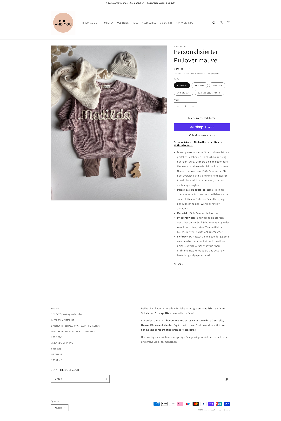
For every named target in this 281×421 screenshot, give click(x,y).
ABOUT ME (56, 360)
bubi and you (209, 410)
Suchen (55, 308)
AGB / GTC (56, 337)
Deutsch (58, 407)
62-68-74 (182, 85)
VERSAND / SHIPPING (62, 342)
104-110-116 (183, 92)
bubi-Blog (56, 348)
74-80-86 (199, 85)
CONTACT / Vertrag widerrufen (67, 314)
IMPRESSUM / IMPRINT (62, 320)
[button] (214, 22)
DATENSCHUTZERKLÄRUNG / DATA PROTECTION (75, 325)
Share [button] (181, 263)
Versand (188, 73)
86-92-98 (217, 85)
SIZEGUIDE (56, 354)
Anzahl (177, 100)
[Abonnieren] (105, 379)
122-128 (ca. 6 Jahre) (209, 92)
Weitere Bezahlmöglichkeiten (202, 135)
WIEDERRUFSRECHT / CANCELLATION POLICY (74, 331)
